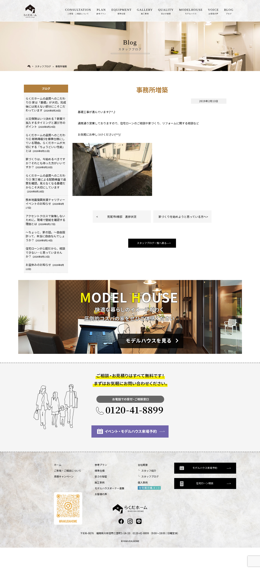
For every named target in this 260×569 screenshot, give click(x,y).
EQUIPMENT (121, 11)
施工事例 (100, 482)
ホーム (57, 465)
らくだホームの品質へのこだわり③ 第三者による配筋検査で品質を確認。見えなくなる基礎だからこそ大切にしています (46, 183)
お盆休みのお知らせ (45, 266)
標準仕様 (100, 470)
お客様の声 (101, 494)
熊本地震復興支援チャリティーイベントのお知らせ (45, 203)
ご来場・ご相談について (67, 470)
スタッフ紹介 (148, 470)
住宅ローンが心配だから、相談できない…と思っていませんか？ (45, 252)
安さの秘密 (101, 476)
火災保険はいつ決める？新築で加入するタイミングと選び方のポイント (45, 122)
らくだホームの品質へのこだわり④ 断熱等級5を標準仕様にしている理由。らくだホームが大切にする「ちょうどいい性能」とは (45, 143)
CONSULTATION (78, 11)
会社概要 (143, 465)
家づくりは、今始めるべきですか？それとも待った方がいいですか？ (45, 163)
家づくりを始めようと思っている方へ (182, 216)
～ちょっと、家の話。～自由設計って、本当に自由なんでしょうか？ (45, 236)
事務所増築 (62, 66)
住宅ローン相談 (204, 483)
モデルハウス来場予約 (204, 468)
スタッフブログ (43, 66)
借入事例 (143, 482)
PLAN (101, 11)
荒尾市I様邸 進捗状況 (121, 216)
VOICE (213, 11)
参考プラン (101, 465)
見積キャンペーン (64, 476)
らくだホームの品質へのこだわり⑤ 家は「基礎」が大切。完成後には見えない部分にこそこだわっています (46, 104)
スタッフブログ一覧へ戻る (152, 243)
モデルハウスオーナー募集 (109, 488)
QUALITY (166, 11)
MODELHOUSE (191, 11)
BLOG (228, 11)
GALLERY (145, 11)
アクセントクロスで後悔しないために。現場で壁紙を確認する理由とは (45, 220)
